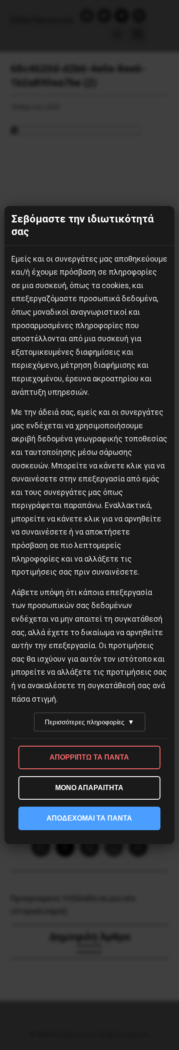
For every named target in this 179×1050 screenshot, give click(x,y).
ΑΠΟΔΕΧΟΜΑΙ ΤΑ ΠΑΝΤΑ (89, 818)
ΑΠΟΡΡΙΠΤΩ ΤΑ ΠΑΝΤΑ (89, 757)
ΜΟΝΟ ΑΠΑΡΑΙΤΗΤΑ (89, 787)
